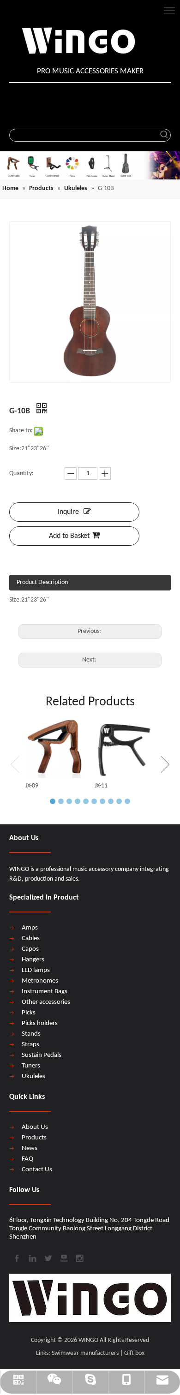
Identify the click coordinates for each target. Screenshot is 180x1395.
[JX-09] (55, 748)
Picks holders (40, 1023)
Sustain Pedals (41, 1055)
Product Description (42, 582)
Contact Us (37, 1169)
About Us (35, 1127)
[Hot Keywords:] (164, 135)
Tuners (31, 1065)
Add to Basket (69, 536)
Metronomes (40, 981)
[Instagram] (79, 1257)
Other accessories (46, 1002)
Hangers (33, 959)
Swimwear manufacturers (85, 1353)
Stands (31, 1034)
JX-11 (101, 785)
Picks (29, 1012)
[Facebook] (16, 1257)
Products (34, 1137)
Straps (30, 1044)
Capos (30, 949)
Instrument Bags (44, 991)
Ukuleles (33, 1076)
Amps (30, 927)
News (29, 1148)
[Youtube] (63, 1257)
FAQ (27, 1159)
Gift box (134, 1353)
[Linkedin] (32, 1257)
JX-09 (31, 785)
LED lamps (36, 970)
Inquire (68, 512)
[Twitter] (47, 1257)
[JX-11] (125, 748)
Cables (31, 938)
